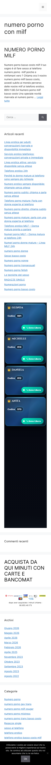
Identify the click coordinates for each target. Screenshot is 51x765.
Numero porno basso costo (19, 289)
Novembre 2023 (13, 657)
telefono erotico (13, 732)
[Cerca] (43, 117)
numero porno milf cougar (18, 709)
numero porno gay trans (17, 704)
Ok (25, 758)
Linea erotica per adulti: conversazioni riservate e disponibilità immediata (18, 146)
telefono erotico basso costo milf (23, 737)
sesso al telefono (14, 728)
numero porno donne (16, 251)
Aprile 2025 (10, 652)
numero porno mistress (17, 713)
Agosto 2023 (11, 671)
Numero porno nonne (16, 260)
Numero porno (12, 699)
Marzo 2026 (11, 642)
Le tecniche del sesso (16, 275)
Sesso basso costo (15, 255)
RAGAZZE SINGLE (14, 279)
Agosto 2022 (11, 676)
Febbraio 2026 (12, 647)
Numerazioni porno (15, 284)
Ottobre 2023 (12, 661)
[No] (47, 753)
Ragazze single (12, 723)
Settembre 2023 (13, 666)
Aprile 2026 (10, 637)
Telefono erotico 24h (16, 170)
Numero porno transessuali (19, 265)
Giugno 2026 (11, 628)
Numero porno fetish (16, 270)
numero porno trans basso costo (22, 718)
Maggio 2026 (11, 633)
